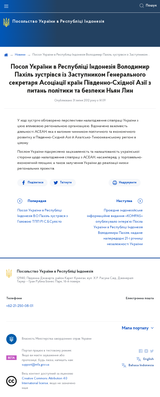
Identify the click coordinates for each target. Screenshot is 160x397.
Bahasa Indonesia (141, 365)
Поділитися (35, 182)
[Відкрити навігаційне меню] (6, 6)
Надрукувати (127, 182)
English (148, 359)
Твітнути (66, 182)
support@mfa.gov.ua (35, 364)
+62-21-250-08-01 (19, 306)
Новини (20, 54)
